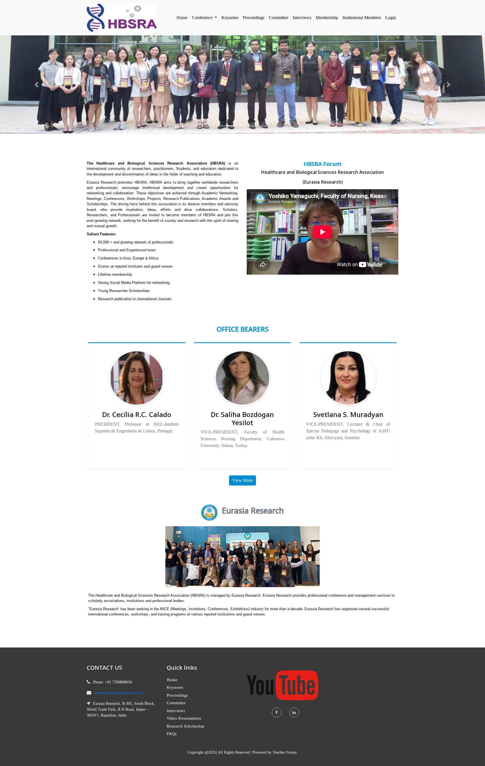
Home (183, 17)
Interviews (302, 17)
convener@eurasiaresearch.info (118, 693)
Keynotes (229, 17)
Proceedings (253, 17)
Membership (327, 17)
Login (390, 17)
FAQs (172, 733)
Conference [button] (203, 17)
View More (242, 480)
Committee (278, 17)
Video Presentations (184, 718)
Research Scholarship (185, 726)
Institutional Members (361, 17)
